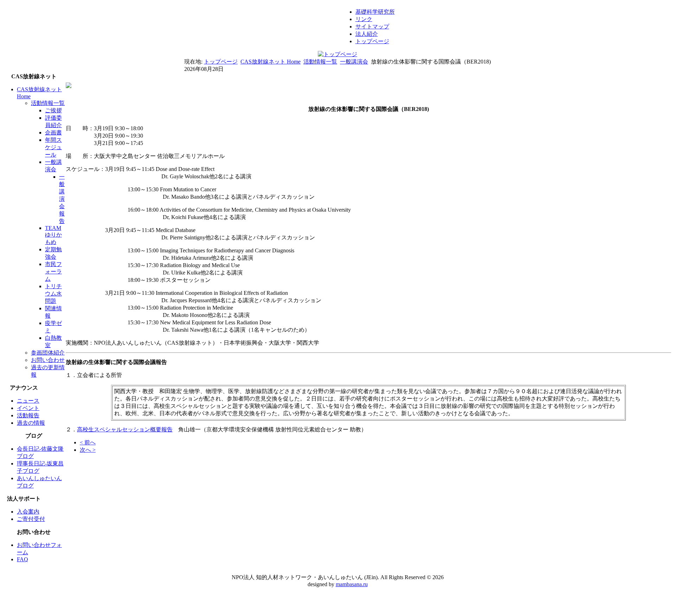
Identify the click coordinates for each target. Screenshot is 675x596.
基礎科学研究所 (375, 12)
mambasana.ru (352, 584)
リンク (363, 19)
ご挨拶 (53, 110)
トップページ (372, 41)
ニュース (28, 401)
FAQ (22, 559)
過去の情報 (31, 423)
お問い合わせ (48, 360)
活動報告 (28, 415)
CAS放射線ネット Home (270, 62)
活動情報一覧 (320, 62)
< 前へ (88, 442)
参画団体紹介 (48, 353)
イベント (28, 408)
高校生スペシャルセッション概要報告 (125, 429)
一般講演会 (354, 62)
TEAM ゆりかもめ (53, 235)
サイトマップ (372, 26)
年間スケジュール (53, 147)
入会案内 (28, 512)
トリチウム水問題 (53, 293)
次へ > (88, 450)
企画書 (53, 132)
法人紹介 (366, 34)
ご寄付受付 (31, 519)
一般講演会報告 (62, 199)
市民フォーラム (53, 271)
